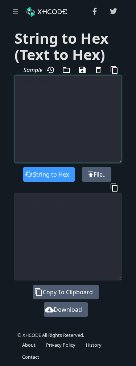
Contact (30, 357)
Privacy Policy (60, 345)
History (94, 345)
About (29, 345)
